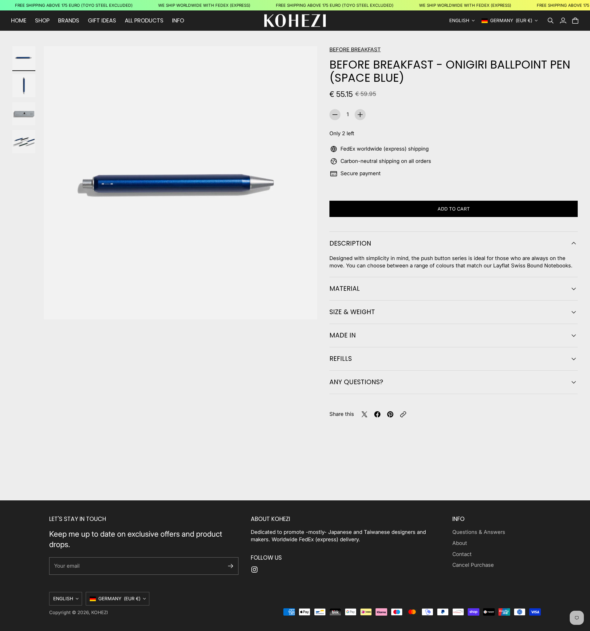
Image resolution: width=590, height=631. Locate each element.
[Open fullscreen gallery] (305, 307)
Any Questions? (356, 381)
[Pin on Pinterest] (390, 414)
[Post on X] (364, 414)
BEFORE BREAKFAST (355, 49)
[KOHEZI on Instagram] (254, 569)
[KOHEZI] (295, 20)
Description (350, 243)
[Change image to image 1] (23, 57)
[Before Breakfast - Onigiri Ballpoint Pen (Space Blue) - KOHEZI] (180, 182)
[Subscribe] (231, 566)
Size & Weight (352, 311)
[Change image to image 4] (23, 141)
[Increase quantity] (360, 114)
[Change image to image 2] (23, 85)
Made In (342, 335)
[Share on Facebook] (377, 414)
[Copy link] (403, 414)
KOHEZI (99, 612)
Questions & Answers (478, 532)
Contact (462, 554)
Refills (340, 358)
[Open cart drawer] (575, 20)
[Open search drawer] (551, 20)
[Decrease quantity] (334, 114)
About (459, 543)
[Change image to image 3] (23, 113)
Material (344, 288)
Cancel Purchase (473, 565)
